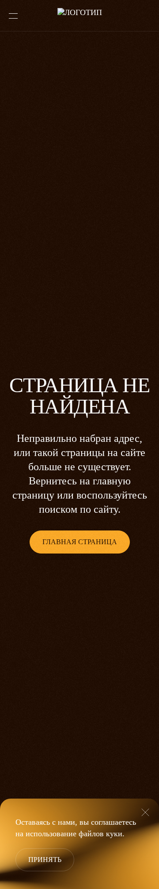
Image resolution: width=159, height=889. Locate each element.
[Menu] (13, 16)
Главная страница (79, 542)
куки (114, 833)
